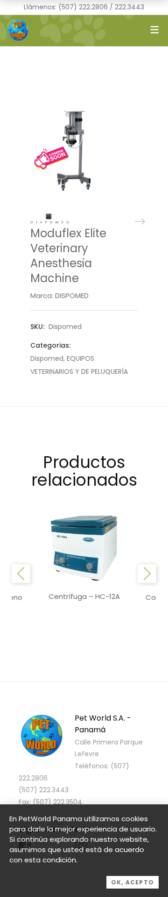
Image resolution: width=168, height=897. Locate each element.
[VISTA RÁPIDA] (84, 548)
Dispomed (46, 358)
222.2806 (93, 7)
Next (147, 573)
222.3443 (129, 7)
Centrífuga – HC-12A (84, 596)
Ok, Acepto (132, 882)
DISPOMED (72, 295)
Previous (21, 573)
